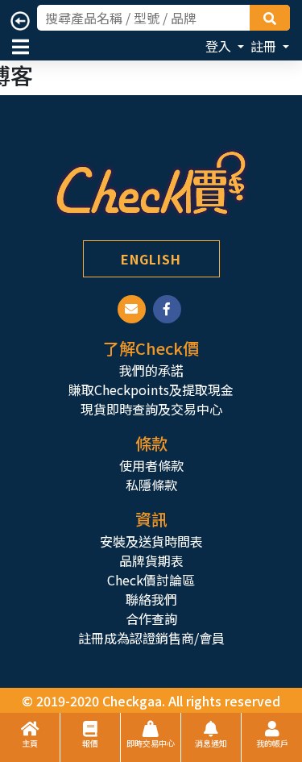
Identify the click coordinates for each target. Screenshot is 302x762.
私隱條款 (151, 484)
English (151, 259)
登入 (219, 46)
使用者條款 (151, 465)
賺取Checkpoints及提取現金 (151, 389)
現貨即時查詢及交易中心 (151, 408)
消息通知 (211, 743)
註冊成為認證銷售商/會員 (151, 637)
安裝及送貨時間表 (151, 541)
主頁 (30, 743)
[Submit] (270, 18)
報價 (90, 743)
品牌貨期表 (151, 560)
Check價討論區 (151, 579)
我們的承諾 (151, 370)
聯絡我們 (151, 599)
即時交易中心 (150, 743)
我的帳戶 (272, 743)
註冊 (264, 46)
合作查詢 (151, 618)
